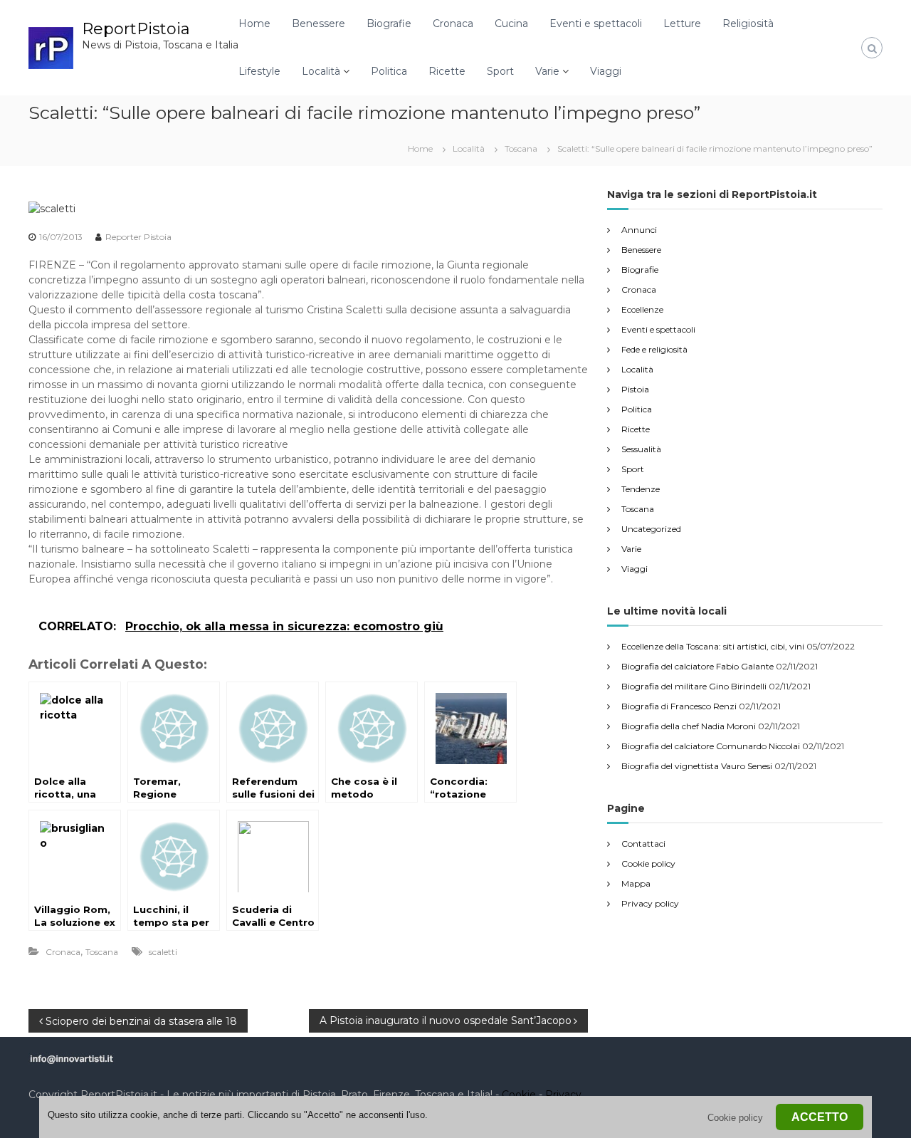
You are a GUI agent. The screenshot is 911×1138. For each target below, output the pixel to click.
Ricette (446, 71)
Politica (389, 71)
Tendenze (640, 489)
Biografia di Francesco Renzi (679, 706)
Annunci (639, 229)
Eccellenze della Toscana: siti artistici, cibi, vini (712, 646)
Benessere (318, 23)
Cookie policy (648, 863)
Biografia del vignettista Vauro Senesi (696, 766)
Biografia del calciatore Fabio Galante (697, 666)
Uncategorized (651, 528)
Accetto (819, 1117)
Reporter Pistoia (138, 236)
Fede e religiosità (654, 349)
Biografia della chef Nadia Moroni (688, 726)
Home (254, 23)
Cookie (519, 1094)
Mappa (636, 883)
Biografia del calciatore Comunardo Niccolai (710, 746)
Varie (547, 71)
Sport (500, 71)
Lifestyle (259, 71)
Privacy (563, 1094)
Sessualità (641, 449)
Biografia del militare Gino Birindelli (694, 686)
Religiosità (748, 23)
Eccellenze (642, 309)
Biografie (389, 23)
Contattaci (643, 843)
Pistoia (635, 389)
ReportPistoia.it (118, 1094)
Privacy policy (650, 903)
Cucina (511, 23)
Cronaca (453, 23)
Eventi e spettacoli (595, 23)
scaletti (163, 951)
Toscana (521, 148)
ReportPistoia (136, 28)
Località (321, 71)
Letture (682, 23)
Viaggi (605, 71)
